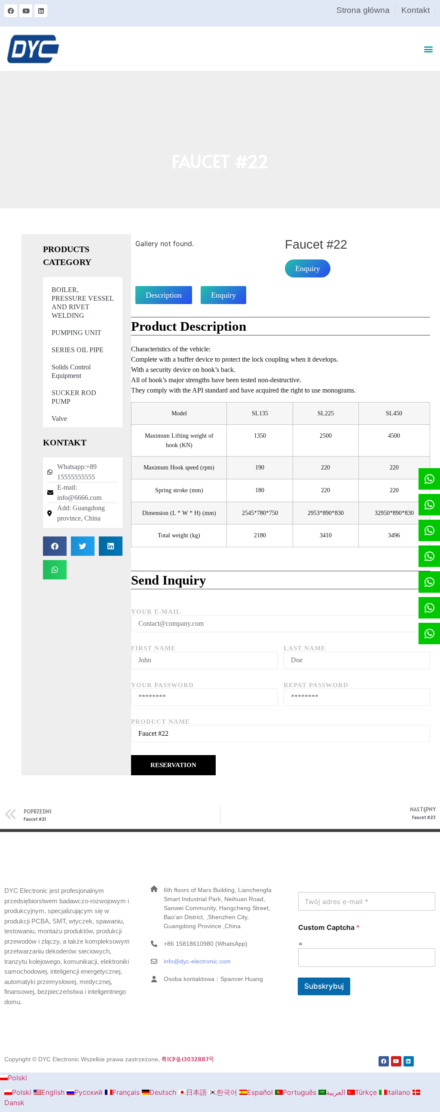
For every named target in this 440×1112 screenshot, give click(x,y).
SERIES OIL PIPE (78, 349)
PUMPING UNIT (76, 332)
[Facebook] (10, 10)
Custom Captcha (329, 927)
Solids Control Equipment (71, 371)
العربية (336, 1092)
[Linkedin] (40, 10)
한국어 (228, 1092)
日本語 (197, 1092)
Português (300, 1092)
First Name (153, 648)
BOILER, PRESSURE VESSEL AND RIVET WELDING (82, 302)
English (54, 1092)
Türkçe (367, 1092)
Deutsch (164, 1092)
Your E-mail (156, 612)
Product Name (160, 722)
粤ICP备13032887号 (187, 1059)
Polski (17, 1077)
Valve (59, 418)
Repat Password (316, 685)
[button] (429, 49)
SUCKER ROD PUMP (74, 397)
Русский (89, 1092)
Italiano (399, 1092)
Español (261, 1092)
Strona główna (363, 10)
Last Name (305, 648)
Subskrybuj (324, 986)
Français (127, 1092)
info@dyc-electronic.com (197, 961)
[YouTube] (25, 10)
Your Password (162, 685)
